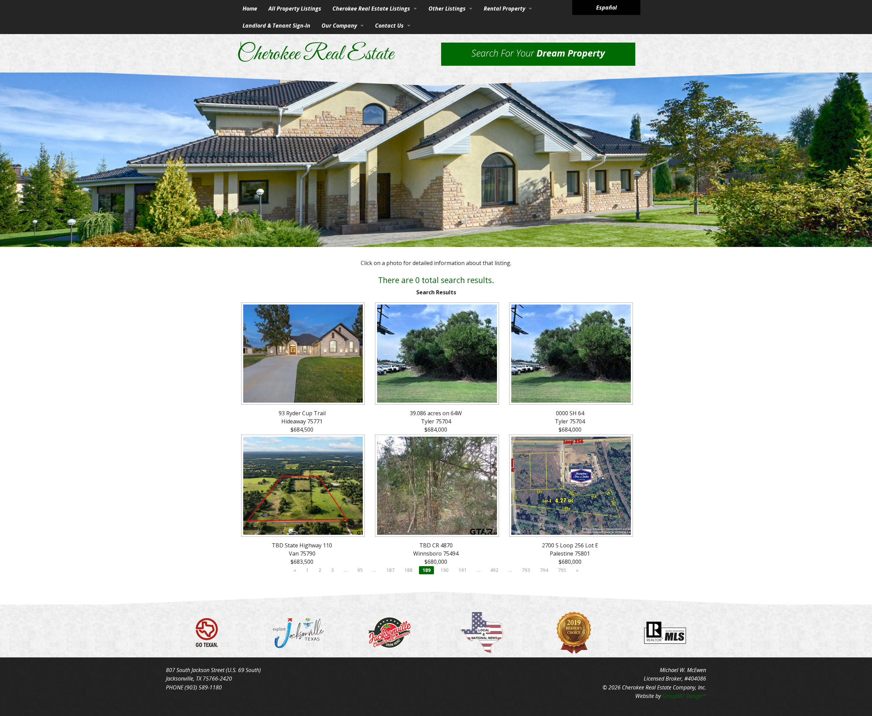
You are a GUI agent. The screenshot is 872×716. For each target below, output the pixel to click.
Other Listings (447, 8)
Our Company (339, 25)
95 (360, 570)
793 (526, 570)
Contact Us (389, 25)
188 (408, 570)
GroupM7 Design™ (684, 696)
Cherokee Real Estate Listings (371, 8)
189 (426, 570)
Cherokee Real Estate (315, 54)
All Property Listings (294, 8)
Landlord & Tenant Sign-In (276, 25)
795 (562, 570)
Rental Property (504, 8)
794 (544, 570)
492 (494, 570)
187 (390, 570)
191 (462, 570)
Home (250, 8)
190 (444, 570)
